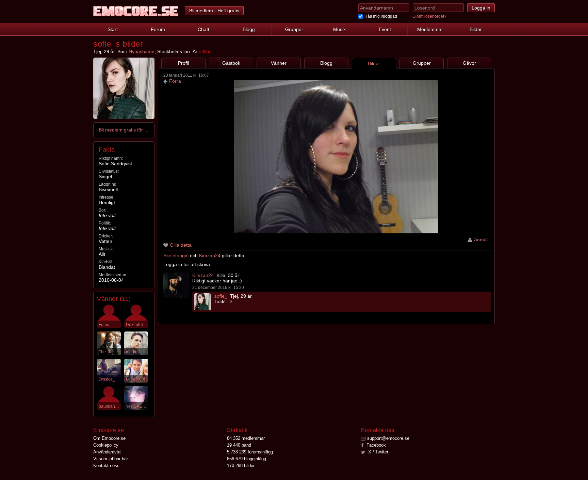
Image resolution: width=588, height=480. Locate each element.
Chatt (203, 29)
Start (113, 29)
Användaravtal (107, 451)
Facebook (375, 445)
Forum (158, 29)
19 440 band (239, 445)
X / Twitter (377, 451)
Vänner (279, 63)
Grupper (294, 29)
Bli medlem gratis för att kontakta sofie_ (124, 130)
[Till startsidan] (135, 11)
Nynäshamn (141, 51)
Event (385, 29)
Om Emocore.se (109, 438)
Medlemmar (430, 29)
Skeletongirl (176, 255)
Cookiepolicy (105, 445)
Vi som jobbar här (110, 458)
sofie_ (220, 296)
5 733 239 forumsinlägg (250, 451)
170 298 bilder (241, 465)
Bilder (476, 29)
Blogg (249, 29)
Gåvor (469, 63)
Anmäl (481, 239)
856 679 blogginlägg (246, 458)
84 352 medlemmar (246, 438)
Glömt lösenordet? (429, 16)
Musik (339, 29)
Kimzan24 (209, 255)
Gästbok (231, 63)
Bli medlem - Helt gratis (214, 10)
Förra (175, 81)
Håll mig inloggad (380, 16)
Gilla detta (181, 245)
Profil (183, 63)
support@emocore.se (388, 438)
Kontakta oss (106, 465)
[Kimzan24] (176, 285)
